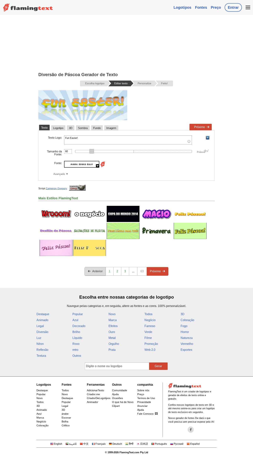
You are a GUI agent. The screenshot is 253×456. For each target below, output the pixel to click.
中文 (86, 443)
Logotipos (182, 7)
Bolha (65, 421)
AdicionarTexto (95, 390)
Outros (76, 355)
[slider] (91, 151)
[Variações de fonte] (102, 166)
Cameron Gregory (56, 188)
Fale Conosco (145, 413)
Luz (38, 337)
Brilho (76, 332)
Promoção (151, 343)
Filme (148, 337)
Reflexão (42, 349)
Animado (42, 320)
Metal (112, 337)
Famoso (149, 326)
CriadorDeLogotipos (98, 398)
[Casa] (28, 7)
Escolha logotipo (94, 83)
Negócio (150, 320)
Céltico (66, 425)
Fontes (201, 7)
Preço (216, 7)
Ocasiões (117, 398)
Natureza (187, 337)
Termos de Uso (146, 398)
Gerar (158, 366)
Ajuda (115, 394)
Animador (92, 402)
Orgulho (114, 343)
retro (75, 349)
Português (161, 443)
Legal (40, 326)
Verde (148, 332)
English (58, 443)
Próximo (199, 127)
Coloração (187, 320)
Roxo (75, 343)
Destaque (42, 314)
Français (100, 443)
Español (195, 443)
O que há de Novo (123, 402)
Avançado (59, 174)
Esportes (186, 349)
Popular (77, 314)
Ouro (112, 332)
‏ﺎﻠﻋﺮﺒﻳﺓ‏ (72, 443)
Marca (113, 320)
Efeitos (113, 326)
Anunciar (142, 405)
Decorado (78, 326)
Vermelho (187, 343)
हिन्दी (131, 443)
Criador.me (93, 394)
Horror (185, 332)
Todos (148, 314)
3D (182, 314)
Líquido (77, 337)
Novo (112, 314)
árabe (65, 413)
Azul (75, 320)
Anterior (97, 271)
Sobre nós (143, 390)
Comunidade (119, 390)
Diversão (42, 332)
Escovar (66, 417)
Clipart (116, 405)
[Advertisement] (126, 43)
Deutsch (117, 443)
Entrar (233, 7)
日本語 (144, 443)
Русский (178, 443)
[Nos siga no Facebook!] (191, 429)
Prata (112, 349)
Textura (41, 355)
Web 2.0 (149, 349)
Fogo (184, 326)
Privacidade (144, 402)
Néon (40, 343)
